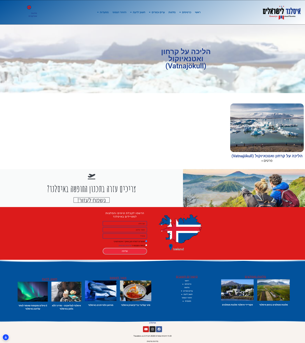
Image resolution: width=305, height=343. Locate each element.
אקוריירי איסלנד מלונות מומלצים (237, 304)
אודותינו (152, 323)
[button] (29, 7)
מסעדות (104, 12)
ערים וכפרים (158, 12)
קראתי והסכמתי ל (132, 245)
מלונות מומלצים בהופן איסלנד (273, 304)
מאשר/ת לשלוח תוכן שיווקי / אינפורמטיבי (129, 241)
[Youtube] (146, 329)
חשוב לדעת (139, 12)
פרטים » (266, 160)
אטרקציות (32, 16)
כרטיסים (186, 12)
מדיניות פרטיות (152, 341)
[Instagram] (152, 329)
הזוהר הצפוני (119, 12)
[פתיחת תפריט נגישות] (5, 337)
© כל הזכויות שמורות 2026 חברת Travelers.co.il (152, 336)
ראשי (198, 12)
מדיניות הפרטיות (125, 245)
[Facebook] (159, 329)
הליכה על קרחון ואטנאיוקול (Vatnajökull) (266, 156)
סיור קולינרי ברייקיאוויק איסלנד (135, 305)
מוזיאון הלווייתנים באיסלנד (100, 305)
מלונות (172, 12)
